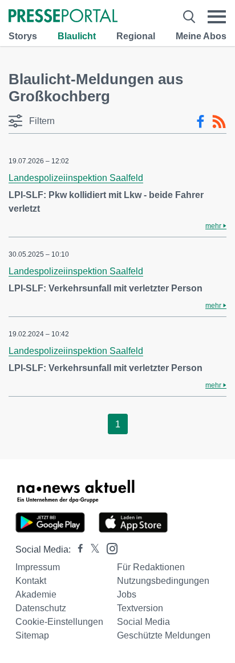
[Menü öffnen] (216, 16)
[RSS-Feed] (219, 122)
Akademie (35, 594)
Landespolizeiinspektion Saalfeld (76, 178)
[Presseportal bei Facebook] (77, 549)
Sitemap (32, 635)
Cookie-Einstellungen (59, 622)
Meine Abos (201, 36)
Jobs (126, 594)
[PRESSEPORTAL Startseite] (63, 17)
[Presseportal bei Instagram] (109, 548)
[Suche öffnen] (189, 16)
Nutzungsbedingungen (163, 581)
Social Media (143, 622)
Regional (135, 36)
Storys (23, 36)
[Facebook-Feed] (200, 122)
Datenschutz (40, 608)
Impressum (37, 567)
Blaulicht (77, 36)
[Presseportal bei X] (91, 549)
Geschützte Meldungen (163, 635)
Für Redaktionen (151, 567)
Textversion (140, 608)
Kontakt (30, 581)
